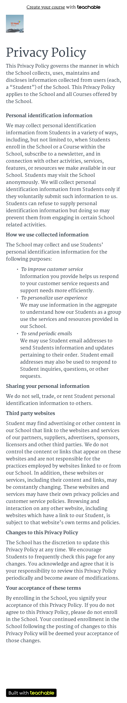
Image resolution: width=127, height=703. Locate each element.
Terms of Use (63, 679)
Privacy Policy (63, 685)
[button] (117, 23)
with (52, 7)
